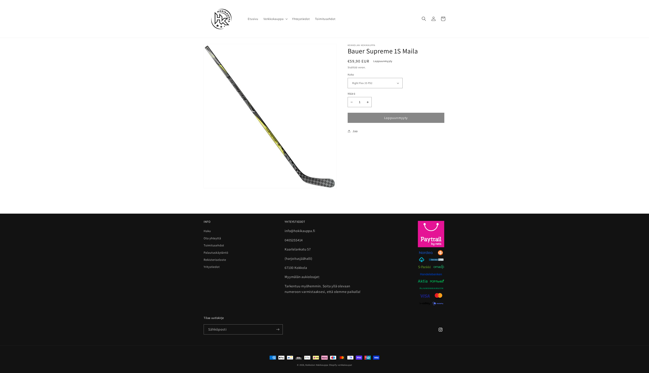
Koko (351, 74)
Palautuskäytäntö (216, 252)
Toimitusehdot (214, 245)
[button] (275, 18)
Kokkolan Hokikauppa (316, 365)
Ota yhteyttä (212, 238)
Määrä (351, 93)
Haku (207, 231)
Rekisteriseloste (215, 260)
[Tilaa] (278, 329)
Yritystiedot (212, 267)
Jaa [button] (355, 131)
